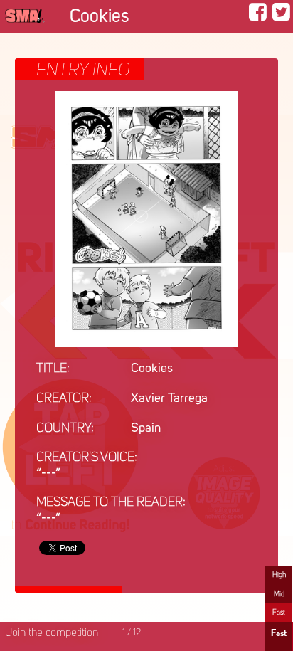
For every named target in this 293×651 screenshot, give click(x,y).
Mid (279, 594)
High (279, 574)
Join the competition (52, 633)
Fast (278, 612)
